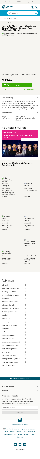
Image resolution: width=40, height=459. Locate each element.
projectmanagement (9, 349)
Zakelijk (5, 391)
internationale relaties (22, 118)
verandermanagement (10, 362)
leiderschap (6, 318)
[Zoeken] (35, 13)
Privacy (12, 432)
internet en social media (10, 308)
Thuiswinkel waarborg (12, 429)
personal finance (8, 339)
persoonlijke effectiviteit (10, 345)
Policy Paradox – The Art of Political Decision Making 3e (8, 192)
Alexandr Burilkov (7, 23)
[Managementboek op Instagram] (24, 444)
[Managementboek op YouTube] (20, 444)
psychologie (6, 352)
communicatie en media (10, 295)
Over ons (20, 437)
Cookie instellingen (29, 432)
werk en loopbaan (8, 365)
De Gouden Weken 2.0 (30, 191)
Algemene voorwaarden (28, 429)
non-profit (5, 328)
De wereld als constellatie (6, 259)
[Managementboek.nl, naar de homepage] (8, 8)
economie (5, 298)
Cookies (19, 432)
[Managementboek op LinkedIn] (15, 444)
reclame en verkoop (9, 355)
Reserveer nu (13, 85)
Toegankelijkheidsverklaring (13, 434)
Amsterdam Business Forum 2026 (17, 136)
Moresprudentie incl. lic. (29, 226)
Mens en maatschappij (10, 18)
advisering (5, 285)
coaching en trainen (9, 292)
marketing (5, 322)
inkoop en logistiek (8, 305)
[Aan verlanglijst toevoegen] (35, 85)
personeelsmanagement (11, 342)
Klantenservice (8, 386)
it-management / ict (9, 312)
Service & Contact (29, 434)
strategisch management (11, 359)
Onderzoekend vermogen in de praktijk (29, 259)
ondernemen (6, 332)
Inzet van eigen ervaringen (7, 226)
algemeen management (10, 288)
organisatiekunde (8, 335)
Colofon (6, 432)
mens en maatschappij (10, 325)
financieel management (10, 302)
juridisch (5, 315)
